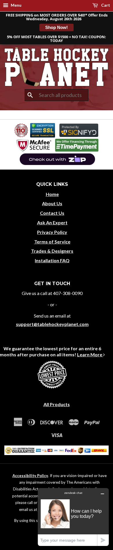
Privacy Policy (52, 232)
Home (52, 194)
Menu (15, 5)
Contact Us (52, 213)
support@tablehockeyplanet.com (52, 324)
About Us (52, 203)
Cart (105, 5)
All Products (56, 404)
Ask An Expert (52, 222)
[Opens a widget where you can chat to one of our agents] (73, 517)
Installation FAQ (52, 260)
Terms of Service (52, 241)
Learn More (90, 354)
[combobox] (56, 95)
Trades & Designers (52, 251)
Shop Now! (56, 27)
